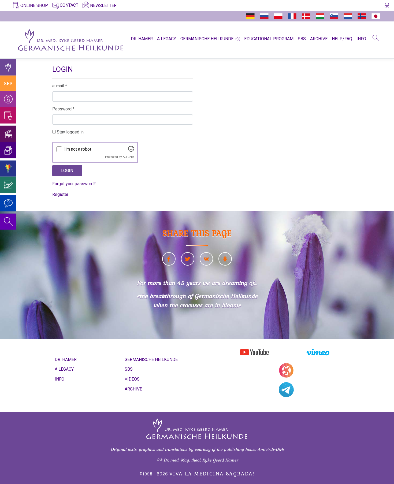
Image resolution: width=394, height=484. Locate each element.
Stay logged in (70, 132)
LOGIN (67, 170)
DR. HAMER (142, 38)
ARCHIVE (319, 38)
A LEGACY (166, 38)
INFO (361, 38)
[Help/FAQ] (8, 203)
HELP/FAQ (342, 38)
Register (60, 194)
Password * (63, 108)
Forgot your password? (74, 183)
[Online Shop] (8, 115)
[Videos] (8, 134)
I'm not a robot (77, 149)
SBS (302, 38)
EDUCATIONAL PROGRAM (268, 38)
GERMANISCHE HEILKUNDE (206, 38)
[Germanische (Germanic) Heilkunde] (8, 67)
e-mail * (59, 85)
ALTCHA (128, 157)
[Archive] (8, 150)
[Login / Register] (387, 6)
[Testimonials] (8, 185)
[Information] (8, 99)
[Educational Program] (8, 168)
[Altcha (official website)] (131, 150)
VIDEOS (132, 379)
